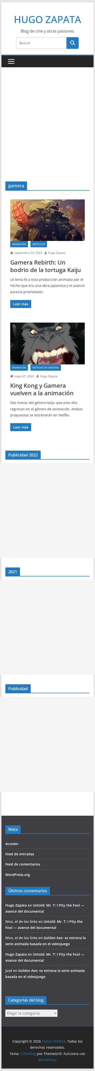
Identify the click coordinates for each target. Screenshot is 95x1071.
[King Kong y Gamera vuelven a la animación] (47, 343)
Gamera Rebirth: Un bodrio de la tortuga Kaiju (45, 266)
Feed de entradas (19, 854)
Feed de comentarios (22, 864)
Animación (19, 244)
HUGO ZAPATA (47, 19)
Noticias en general (45, 367)
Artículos (38, 244)
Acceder (12, 843)
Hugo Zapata (57, 253)
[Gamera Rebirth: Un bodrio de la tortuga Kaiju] (47, 220)
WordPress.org (17, 874)
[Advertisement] (47, 131)
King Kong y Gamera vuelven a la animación (42, 389)
